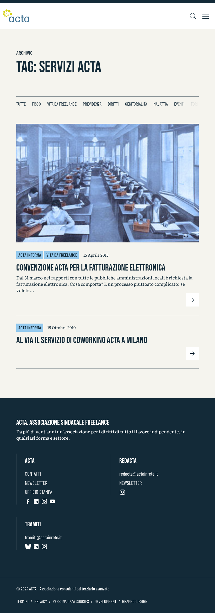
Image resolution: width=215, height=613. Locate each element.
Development (105, 601)
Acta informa (29, 254)
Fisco (36, 103)
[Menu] (205, 16)
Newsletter (36, 483)
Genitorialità (136, 103)
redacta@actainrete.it (138, 474)
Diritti (113, 103)
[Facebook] (28, 501)
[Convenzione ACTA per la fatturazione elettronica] (107, 183)
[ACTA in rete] (16, 16)
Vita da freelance (62, 103)
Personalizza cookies (71, 601)
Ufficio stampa (38, 492)
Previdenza (92, 103)
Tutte (21, 103)
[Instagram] (44, 501)
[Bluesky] (28, 546)
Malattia (160, 103)
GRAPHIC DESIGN (134, 601)
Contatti (33, 474)
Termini (22, 601)
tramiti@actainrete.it (43, 537)
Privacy (40, 601)
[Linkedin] (36, 501)
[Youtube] (52, 501)
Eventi (179, 103)
